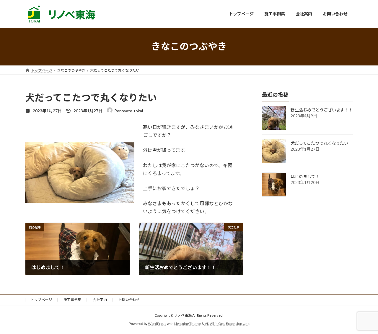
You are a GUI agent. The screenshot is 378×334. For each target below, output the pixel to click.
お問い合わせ (129, 299)
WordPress (157, 323)
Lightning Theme (187, 323)
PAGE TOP (363, 318)
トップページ (41, 299)
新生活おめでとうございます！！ (322, 109)
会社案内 (100, 299)
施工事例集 (72, 299)
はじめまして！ (305, 176)
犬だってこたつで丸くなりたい (319, 143)
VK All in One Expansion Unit (227, 323)
